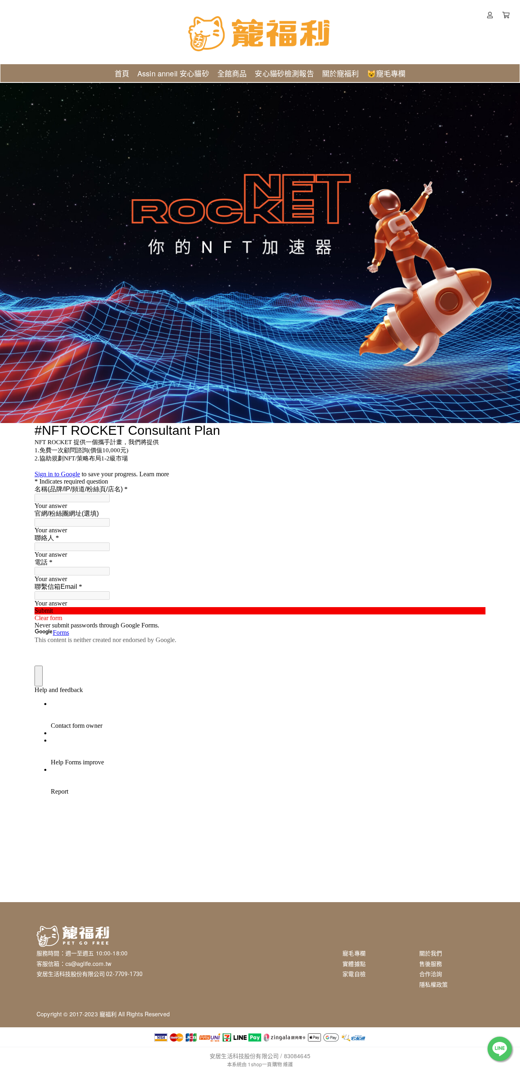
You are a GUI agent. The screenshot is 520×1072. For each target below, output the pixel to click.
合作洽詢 (430, 974)
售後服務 (430, 963)
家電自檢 (354, 974)
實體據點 (354, 963)
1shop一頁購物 (265, 1064)
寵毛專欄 (354, 953)
